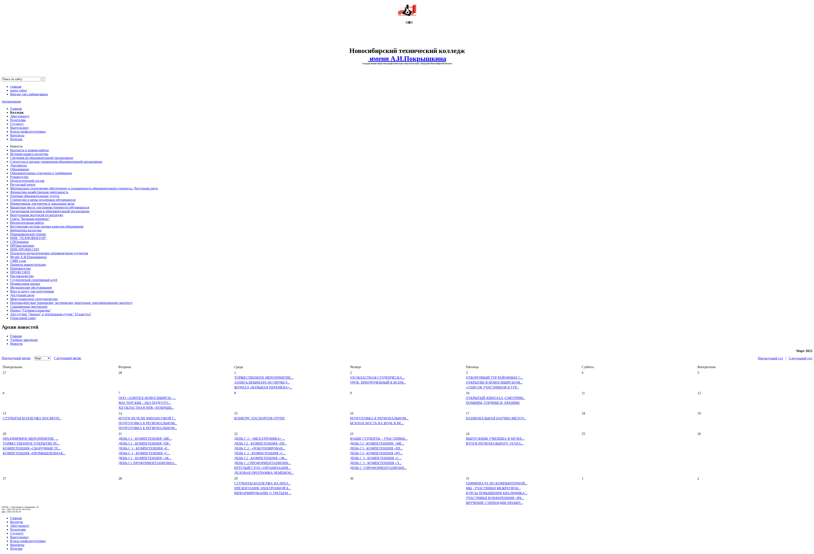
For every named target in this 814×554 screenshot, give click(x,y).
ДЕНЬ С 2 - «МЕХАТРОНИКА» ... (259, 438)
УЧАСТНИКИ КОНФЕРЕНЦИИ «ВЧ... (495, 498)
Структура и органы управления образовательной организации (56, 161)
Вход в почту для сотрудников (32, 291)
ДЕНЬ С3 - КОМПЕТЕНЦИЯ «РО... (376, 453)
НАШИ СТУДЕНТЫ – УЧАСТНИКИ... (378, 438)
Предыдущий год (770, 358)
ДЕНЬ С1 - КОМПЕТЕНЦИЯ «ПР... (144, 443)
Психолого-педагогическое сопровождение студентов (49, 253)
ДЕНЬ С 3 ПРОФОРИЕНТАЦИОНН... (378, 468)
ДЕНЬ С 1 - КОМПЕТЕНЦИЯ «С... (144, 453)
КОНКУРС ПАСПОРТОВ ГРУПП (259, 418)
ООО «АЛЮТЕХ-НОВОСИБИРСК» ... (147, 398)
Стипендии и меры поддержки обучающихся (42, 200)
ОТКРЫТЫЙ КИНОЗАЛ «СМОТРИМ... (495, 398)
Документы (18, 165)
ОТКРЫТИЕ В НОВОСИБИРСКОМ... (494, 382)
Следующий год (800, 358)
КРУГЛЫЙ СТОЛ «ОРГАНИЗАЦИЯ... (262, 468)
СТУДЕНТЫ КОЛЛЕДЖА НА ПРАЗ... (262, 483)
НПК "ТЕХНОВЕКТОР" (28, 238)
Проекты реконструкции (28, 264)
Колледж (16, 522)
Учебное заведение (24, 340)
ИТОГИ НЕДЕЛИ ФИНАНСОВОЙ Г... (147, 418)
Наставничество (22, 276)
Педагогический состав (27, 180)
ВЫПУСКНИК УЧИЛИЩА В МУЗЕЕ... (495, 438)
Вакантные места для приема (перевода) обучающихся (49, 207)
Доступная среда (22, 295)
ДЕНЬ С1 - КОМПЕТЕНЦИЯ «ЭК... (144, 458)
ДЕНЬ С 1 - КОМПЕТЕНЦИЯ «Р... (143, 448)
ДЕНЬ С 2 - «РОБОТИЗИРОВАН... (259, 448)
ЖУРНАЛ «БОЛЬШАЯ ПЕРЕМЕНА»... (263, 387)
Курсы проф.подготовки (28, 131)
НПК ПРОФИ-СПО (24, 249)
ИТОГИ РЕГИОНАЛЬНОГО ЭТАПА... (495, 443)
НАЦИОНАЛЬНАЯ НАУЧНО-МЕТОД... (496, 418)
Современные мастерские (28, 306)
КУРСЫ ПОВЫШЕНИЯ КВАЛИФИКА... (496, 493)
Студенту (17, 124)
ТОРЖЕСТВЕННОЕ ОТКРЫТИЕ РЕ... (31, 443)
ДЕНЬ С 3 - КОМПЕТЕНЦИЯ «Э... (375, 463)
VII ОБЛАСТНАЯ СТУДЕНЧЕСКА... (377, 377)
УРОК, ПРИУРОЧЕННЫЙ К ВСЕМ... (378, 382)
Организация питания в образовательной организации (49, 211)
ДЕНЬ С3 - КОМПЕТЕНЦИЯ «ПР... (376, 448)
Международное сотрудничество (34, 299)
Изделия (16, 139)
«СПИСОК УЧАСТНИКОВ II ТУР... (492, 387)
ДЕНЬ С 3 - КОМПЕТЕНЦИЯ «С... (375, 458)
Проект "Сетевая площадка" (30, 310)
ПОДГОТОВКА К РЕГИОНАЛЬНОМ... (147, 423)
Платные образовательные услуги (34, 196)
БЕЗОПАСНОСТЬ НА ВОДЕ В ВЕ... (377, 423)
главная (15, 86)
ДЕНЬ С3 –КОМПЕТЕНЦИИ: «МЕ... (377, 443)
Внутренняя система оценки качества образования (46, 226)
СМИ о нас (18, 261)
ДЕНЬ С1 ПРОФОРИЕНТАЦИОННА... (147, 463)
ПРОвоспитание (22, 245)
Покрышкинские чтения (28, 234)
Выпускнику (19, 127)
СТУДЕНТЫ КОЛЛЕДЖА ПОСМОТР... (32, 418)
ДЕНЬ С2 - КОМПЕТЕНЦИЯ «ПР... (260, 443)
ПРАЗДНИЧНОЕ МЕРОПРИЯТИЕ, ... (30, 438)
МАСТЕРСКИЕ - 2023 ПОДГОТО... (144, 403)
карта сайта (18, 90)
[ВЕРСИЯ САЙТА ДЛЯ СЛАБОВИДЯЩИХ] (409, 23)
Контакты (17, 135)
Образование (19, 169)
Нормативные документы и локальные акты (42, 203)
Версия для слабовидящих (29, 94)
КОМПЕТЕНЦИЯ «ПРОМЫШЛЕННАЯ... (34, 453)
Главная (16, 108)
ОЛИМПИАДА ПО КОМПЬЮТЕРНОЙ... (496, 483)
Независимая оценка (25, 283)
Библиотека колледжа (26, 230)
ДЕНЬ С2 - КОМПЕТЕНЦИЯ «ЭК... (260, 458)
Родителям (18, 120)
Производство (20, 268)
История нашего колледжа (29, 154)
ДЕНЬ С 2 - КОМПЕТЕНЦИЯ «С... (260, 453)
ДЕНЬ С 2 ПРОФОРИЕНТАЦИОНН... (262, 463)
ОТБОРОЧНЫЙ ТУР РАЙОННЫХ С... (494, 377)
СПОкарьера (19, 242)
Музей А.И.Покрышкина (28, 257)
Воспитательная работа (27, 222)
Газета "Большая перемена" (30, 219)
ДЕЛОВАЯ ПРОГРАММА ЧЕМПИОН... (264, 473)
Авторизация (11, 101)
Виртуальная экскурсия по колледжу (36, 215)
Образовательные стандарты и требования (41, 173)
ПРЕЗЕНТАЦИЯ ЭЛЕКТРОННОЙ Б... (262, 488)
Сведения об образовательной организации (41, 158)
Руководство (19, 177)
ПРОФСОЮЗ (20, 272)
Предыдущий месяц (16, 358)
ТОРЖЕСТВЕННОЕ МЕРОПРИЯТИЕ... (263, 377)
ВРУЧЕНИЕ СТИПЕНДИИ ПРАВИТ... (494, 503)
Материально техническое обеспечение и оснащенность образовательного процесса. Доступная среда (84, 188)
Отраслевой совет (23, 318)
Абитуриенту (19, 116)
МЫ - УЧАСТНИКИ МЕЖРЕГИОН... (493, 488)
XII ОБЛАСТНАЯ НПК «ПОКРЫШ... (146, 407)
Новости (16, 343)
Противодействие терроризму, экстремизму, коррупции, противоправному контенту (71, 303)
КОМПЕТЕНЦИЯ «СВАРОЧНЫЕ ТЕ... (32, 448)
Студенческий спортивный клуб (33, 280)
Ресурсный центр (22, 184)
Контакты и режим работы (29, 150)
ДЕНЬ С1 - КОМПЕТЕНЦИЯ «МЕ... (145, 438)
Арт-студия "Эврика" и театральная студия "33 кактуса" (50, 314)
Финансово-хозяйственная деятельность (39, 192)
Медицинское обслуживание (31, 287)
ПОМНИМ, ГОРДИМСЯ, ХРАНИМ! (493, 403)
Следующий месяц (67, 358)
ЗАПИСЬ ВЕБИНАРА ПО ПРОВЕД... (262, 382)
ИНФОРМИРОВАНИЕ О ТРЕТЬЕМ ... (262, 493)
